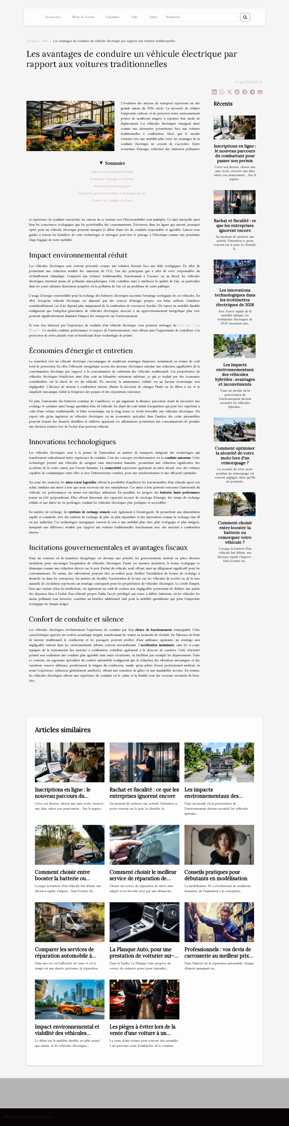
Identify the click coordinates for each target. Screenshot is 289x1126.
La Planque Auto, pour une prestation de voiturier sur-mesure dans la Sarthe (142, 956)
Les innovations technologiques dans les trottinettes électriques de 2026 (235, 297)
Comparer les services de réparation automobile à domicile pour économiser (65, 956)
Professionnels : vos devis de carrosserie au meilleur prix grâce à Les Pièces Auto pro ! (218, 956)
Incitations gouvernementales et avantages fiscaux (112, 193)
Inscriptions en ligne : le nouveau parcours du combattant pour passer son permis (235, 153)
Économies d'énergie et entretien (112, 179)
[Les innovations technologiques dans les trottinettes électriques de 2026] (235, 272)
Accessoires (53, 17)
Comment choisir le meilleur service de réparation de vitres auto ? (143, 878)
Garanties (112, 17)
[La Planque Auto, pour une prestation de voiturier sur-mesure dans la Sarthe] (144, 922)
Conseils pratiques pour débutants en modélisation (215, 875)
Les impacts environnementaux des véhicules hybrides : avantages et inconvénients (235, 374)
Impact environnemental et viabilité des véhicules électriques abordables (67, 1033)
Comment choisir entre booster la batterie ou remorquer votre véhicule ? (235, 532)
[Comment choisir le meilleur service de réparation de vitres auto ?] (144, 845)
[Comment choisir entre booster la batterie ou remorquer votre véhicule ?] (235, 504)
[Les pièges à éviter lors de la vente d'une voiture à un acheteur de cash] (144, 999)
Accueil (31, 41)
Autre (153, 17)
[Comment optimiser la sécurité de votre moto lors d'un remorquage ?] (235, 430)
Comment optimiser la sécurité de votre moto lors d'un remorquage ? (235, 455)
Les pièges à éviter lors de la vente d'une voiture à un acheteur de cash (143, 1033)
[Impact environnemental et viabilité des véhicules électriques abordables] (70, 999)
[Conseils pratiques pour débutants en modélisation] (219, 845)
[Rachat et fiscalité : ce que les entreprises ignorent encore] (235, 202)
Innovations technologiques (112, 186)
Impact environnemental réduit (112, 172)
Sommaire (115, 163)
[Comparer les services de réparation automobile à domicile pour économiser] (70, 922)
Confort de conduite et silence (112, 201)
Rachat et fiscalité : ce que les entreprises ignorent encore (235, 225)
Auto (134, 17)
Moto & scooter (83, 17)
